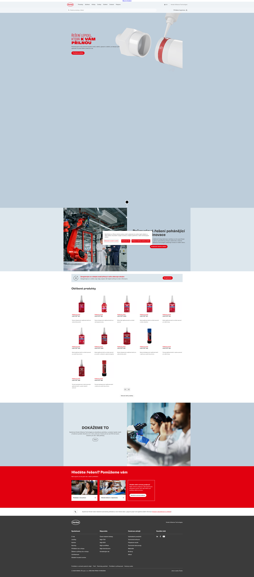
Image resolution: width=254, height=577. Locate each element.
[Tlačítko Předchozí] (125, 389)
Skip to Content (127, 0)
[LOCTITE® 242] (172, 310)
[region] (127, 238)
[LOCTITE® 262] (172, 342)
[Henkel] (75, 522)
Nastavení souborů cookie (111, 240)
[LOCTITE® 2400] (127, 310)
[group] (127, 110)
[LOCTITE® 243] (81, 342)
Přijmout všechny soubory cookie (141, 240)
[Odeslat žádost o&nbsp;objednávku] (113, 490)
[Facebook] (160, 536)
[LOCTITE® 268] (104, 374)
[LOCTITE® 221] (81, 310)
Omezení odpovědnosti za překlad (161, 511)
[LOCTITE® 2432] (104, 342)
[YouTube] (164, 536)
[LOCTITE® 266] (81, 374)
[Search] (69, 10)
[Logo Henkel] (70, 4)
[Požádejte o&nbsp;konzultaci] (84, 490)
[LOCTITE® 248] (149, 342)
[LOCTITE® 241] (149, 310)
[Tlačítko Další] (128, 389)
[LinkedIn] (157, 536)
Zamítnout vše (126, 240)
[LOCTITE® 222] (104, 310)
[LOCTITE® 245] (127, 342)
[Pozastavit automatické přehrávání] (127, 202)
